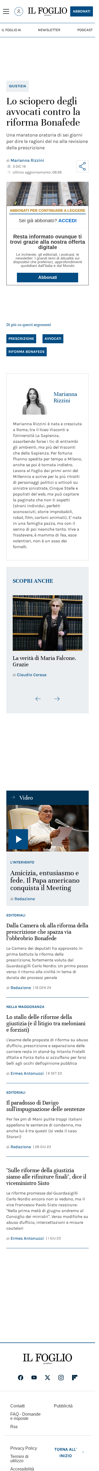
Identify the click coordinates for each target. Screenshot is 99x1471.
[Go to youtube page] (34, 1374)
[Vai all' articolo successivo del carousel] (57, 696)
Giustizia (17, 86)
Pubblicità (63, 1403)
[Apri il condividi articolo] (83, 166)
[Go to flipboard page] (74, 1374)
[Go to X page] (47, 1374)
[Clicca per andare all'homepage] (47, 1356)
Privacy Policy (23, 1445)
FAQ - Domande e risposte (25, 1413)
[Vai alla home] (47, 11)
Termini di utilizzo (19, 1455)
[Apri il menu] (6, 11)
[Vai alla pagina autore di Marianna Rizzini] (30, 397)
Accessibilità (22, 1466)
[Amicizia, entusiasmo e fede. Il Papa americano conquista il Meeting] (47, 825)
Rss (14, 1424)
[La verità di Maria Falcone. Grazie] (47, 621)
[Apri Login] (18, 11)
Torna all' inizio (65, 1449)
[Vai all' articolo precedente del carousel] (38, 696)
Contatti (17, 1403)
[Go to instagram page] (61, 1374)
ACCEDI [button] (67, 220)
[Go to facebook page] (20, 1374)
